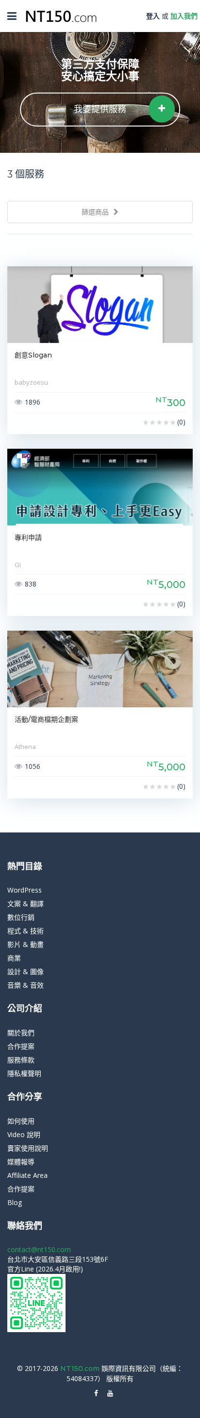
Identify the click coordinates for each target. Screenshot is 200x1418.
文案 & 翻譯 (25, 903)
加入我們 (184, 15)
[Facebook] (96, 1393)
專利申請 (28, 537)
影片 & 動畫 (25, 944)
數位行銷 (20, 917)
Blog (14, 1202)
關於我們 (20, 1032)
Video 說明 (23, 1134)
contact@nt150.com (39, 1249)
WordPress (24, 890)
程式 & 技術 (25, 930)
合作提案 (20, 1046)
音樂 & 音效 (25, 985)
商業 (14, 957)
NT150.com (80, 1368)
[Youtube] (110, 1393)
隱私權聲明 (24, 1073)
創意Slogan (33, 355)
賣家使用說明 (27, 1148)
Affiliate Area (27, 1175)
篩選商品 (96, 212)
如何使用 (20, 1120)
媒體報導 (20, 1161)
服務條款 (20, 1059)
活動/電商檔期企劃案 (46, 719)
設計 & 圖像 (25, 971)
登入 (153, 15)
